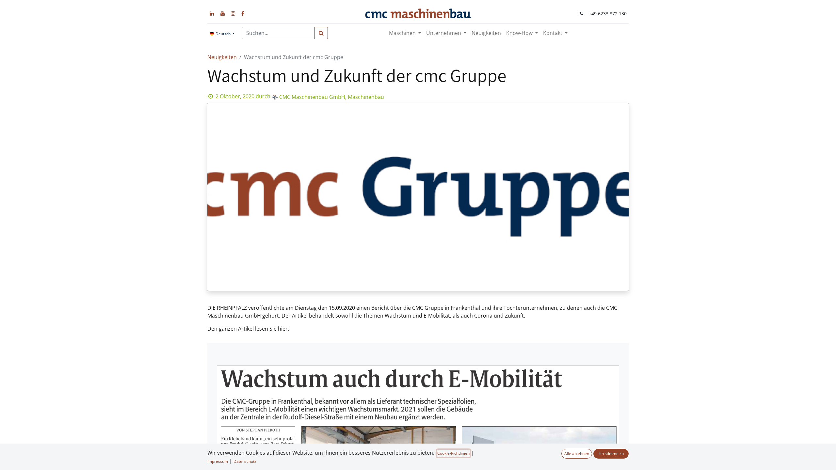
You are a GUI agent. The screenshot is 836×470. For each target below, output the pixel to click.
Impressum (217, 461)
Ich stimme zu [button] (611, 453)
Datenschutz (244, 461)
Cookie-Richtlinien (453, 453)
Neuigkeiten (222, 57)
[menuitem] (486, 32)
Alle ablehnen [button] (576, 453)
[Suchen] (321, 33)
